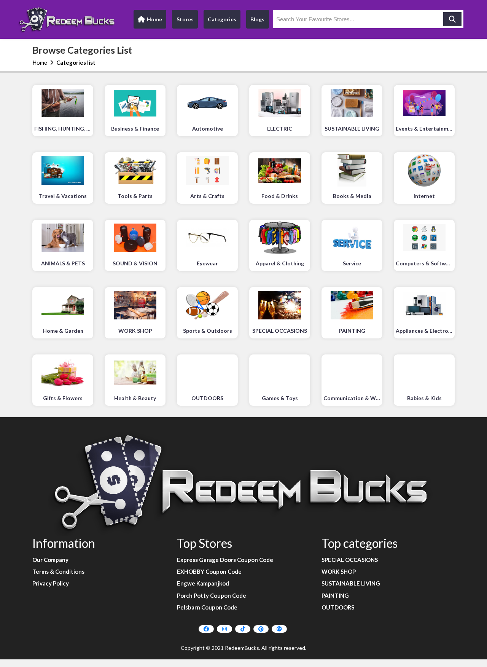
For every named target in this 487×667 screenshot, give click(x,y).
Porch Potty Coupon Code (211, 595)
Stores (185, 19)
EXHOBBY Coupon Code (209, 571)
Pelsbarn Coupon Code (207, 607)
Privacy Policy (50, 583)
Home (149, 21)
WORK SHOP (338, 571)
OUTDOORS (337, 607)
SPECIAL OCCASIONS (349, 559)
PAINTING (335, 595)
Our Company (50, 559)
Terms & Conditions (58, 571)
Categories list (75, 62)
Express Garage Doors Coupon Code (225, 559)
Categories (222, 19)
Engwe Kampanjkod (203, 583)
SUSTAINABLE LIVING (350, 583)
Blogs (257, 19)
